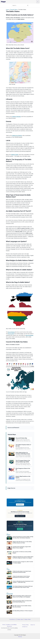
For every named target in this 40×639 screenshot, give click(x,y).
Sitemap (20, 636)
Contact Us (24, 626)
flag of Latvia (11, 333)
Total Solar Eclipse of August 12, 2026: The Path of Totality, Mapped (23, 562)
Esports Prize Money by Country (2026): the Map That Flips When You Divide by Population (23, 537)
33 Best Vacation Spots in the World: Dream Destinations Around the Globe (22, 572)
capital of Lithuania (16, 116)
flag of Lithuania (29, 335)
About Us (33, 624)
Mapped (8, 534)
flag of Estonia (11, 332)
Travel (8, 569)
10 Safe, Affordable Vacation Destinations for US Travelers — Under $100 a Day (23, 582)
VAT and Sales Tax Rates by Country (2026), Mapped (22, 552)
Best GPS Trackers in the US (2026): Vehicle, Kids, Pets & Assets (22, 606)
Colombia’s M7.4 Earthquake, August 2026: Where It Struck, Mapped (22, 547)
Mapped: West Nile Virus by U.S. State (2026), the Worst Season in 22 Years (22, 542)
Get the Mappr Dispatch (20, 501)
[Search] (27, 5)
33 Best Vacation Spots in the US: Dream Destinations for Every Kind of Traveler (21, 577)
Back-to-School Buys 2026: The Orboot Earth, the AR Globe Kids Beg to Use (22, 601)
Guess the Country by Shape (20, 524)
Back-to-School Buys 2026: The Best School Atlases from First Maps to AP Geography (22, 596)
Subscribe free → (20, 504)
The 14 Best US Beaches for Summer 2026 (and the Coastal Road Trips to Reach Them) (23, 587)
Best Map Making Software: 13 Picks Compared (22, 610)
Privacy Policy (25, 624)
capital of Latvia (14, 154)
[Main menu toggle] (37, 2)
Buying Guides (10, 593)
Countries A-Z (12, 619)
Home (7, 9)
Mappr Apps (20, 619)
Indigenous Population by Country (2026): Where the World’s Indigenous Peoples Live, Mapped (23, 557)
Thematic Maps (13, 9)
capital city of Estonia (17, 135)
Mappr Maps (28, 619)
